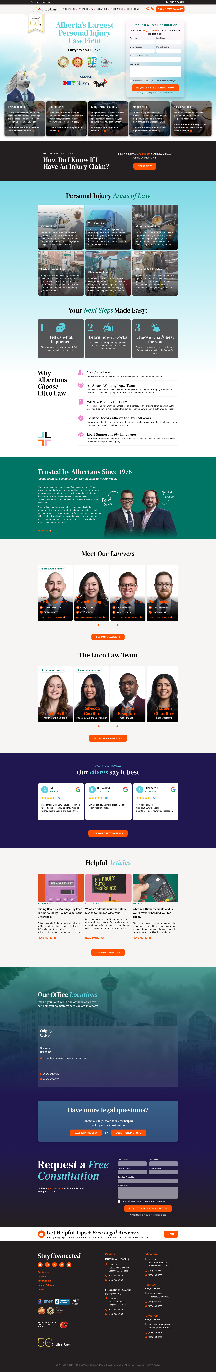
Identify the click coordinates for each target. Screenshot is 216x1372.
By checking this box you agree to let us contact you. (155, 81)
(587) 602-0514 (42, 2)
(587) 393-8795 (51, 612)
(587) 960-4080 (155, 1302)
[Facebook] (40, 1264)
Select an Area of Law (139, 56)
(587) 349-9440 (160, 612)
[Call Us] (153, 9)
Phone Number (163, 47)
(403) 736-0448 (155, 1332)
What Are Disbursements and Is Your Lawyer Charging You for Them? (153, 913)
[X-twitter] (54, 1264)
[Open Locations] (108, 9)
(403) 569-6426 (123, 612)
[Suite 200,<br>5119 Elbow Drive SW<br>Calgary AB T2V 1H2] (106, 1264)
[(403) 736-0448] (146, 1333)
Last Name (161, 38)
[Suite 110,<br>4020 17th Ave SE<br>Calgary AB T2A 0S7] (106, 1298)
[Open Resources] (124, 9)
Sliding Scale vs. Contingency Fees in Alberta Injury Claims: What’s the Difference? (60, 913)
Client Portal (177, 2)
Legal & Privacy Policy (148, 1365)
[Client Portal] (167, 2)
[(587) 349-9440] (150, 612)
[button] (99, 624)
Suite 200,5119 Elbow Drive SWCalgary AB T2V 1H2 (119, 1268)
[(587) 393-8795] (41, 612)
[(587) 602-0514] (33, 2)
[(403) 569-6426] (113, 612)
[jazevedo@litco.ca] (41, 607)
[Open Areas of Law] (94, 9)
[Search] (148, 9)
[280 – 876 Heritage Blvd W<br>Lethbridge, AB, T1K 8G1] (146, 1324)
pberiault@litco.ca (161, 607)
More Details (135, 64)
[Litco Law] (44, 9)
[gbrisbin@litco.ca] (113, 607)
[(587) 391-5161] (77, 612)
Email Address (136, 47)
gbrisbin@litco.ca (124, 607)
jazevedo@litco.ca (52, 607)
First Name (135, 38)
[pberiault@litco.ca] (150, 607)
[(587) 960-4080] (146, 1302)
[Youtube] (68, 1264)
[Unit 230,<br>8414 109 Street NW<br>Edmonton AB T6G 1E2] (146, 1259)
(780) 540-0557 (155, 1270)
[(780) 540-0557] (146, 1271)
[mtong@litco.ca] (77, 607)
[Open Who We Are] (76, 9)
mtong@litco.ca (87, 607)
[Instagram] (47, 1264)
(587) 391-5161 (87, 612)
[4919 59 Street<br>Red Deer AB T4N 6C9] (146, 1293)
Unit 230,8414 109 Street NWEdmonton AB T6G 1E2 (159, 1263)
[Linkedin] (61, 1264)
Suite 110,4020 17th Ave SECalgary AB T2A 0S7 (118, 1302)
